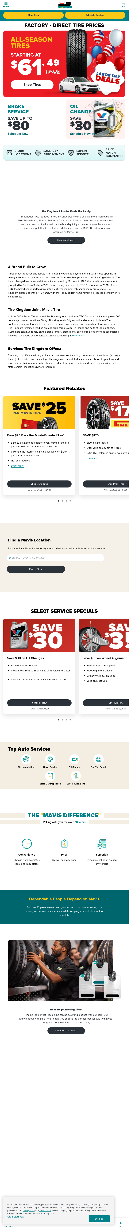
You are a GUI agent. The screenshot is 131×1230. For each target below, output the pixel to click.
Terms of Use (45, 1210)
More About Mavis (66, 240)
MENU (6, 7)
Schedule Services (95, 15)
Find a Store (36, 569)
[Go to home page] (65, 5)
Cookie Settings (15, 1217)
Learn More (17, 465)
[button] (58, 501)
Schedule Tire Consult (66, 1030)
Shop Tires (33, 15)
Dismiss (99, 1218)
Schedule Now (18, 134)
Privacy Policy (29, 1210)
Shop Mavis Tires (39, 484)
